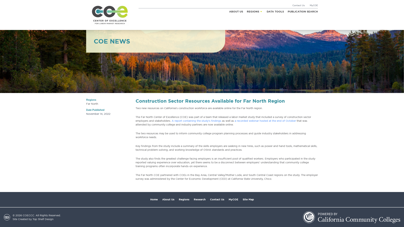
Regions (184, 199)
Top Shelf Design (43, 219)
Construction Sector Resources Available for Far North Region (210, 101)
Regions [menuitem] (253, 11)
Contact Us (298, 5)
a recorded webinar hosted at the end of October (265, 120)
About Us (168, 199)
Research (200, 199)
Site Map (248, 199)
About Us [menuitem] (236, 11)
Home (154, 199)
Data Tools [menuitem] (275, 11)
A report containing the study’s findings (196, 120)
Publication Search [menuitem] (303, 11)
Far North (92, 103)
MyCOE (314, 5)
